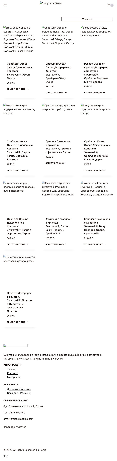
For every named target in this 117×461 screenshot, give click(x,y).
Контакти (12, 373)
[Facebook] (4, 456)
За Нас (11, 369)
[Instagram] (7, 456)
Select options (16, 89)
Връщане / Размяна (19, 393)
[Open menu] (6, 5)
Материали (13, 377)
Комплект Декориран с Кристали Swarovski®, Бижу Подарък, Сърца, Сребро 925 (97, 226)
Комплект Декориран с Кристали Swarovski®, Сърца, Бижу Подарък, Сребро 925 (58, 226)
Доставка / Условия (19, 389)
